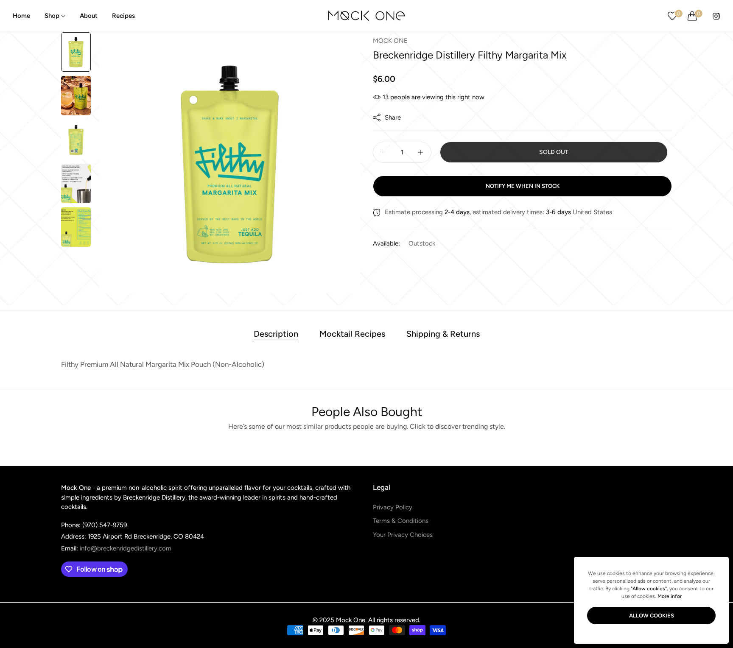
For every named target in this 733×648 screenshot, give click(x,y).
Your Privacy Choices (403, 535)
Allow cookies (651, 615)
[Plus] (420, 152)
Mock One (390, 41)
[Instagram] (716, 16)
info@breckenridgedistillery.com (116, 548)
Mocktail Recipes (352, 334)
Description (276, 334)
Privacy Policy (392, 507)
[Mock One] (366, 16)
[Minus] (384, 152)
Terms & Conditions (400, 521)
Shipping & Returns (443, 334)
